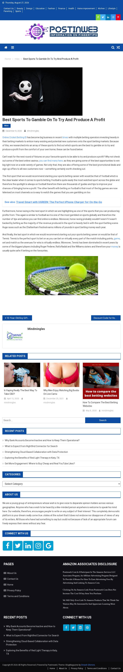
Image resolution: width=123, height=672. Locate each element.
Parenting (8, 11)
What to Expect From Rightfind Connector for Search (31, 446)
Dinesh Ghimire (88, 665)
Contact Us (9, 8)
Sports (18, 11)
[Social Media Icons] (7, 546)
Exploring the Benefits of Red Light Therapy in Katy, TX (32, 457)
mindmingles (33, 131)
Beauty (20, 8)
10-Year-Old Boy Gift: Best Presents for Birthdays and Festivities (19, 318)
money (114, 246)
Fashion (51, 8)
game (117, 238)
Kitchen (101, 8)
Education (40, 8)
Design (29, 8)
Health (71, 8)
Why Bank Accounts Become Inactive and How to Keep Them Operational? (42, 440)
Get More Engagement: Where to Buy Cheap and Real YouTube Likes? (40, 463)
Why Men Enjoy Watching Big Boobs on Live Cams (61, 392)
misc (6, 125)
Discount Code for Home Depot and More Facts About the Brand (107, 318)
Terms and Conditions (18, 596)
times (65, 137)
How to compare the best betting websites (100, 404)
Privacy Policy (14, 590)
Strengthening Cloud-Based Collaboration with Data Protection (36, 452)
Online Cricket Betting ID (14, 137)
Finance (61, 8)
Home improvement (86, 8)
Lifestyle (111, 8)
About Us (11, 573)
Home (10, 584)
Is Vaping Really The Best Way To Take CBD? (20, 392)
